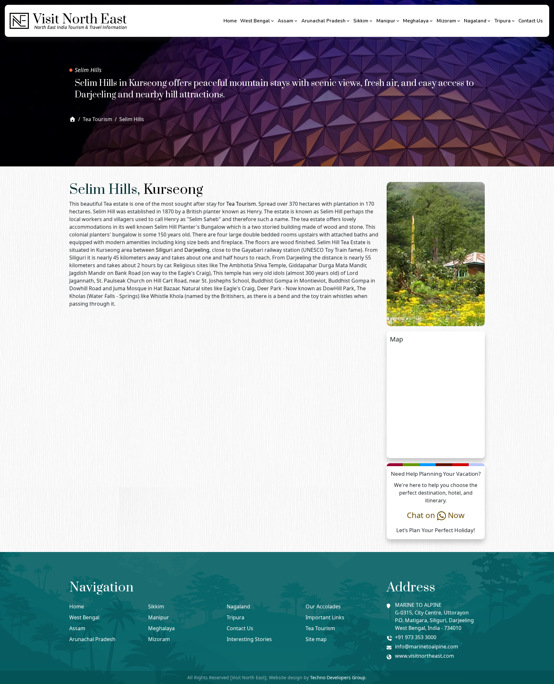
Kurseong (173, 189)
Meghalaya (416, 21)
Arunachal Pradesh (323, 21)
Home (230, 21)
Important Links (325, 617)
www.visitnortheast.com (424, 655)
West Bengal (255, 21)
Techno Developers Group (337, 677)
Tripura (502, 21)
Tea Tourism (241, 203)
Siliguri (164, 249)
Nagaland (475, 21)
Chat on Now (436, 515)
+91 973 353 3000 (415, 637)
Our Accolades (323, 606)
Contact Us (530, 21)
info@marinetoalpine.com (426, 646)
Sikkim (360, 21)
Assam (285, 21)
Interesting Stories (249, 639)
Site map (316, 639)
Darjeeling (196, 249)
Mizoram (446, 21)
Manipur (385, 21)
